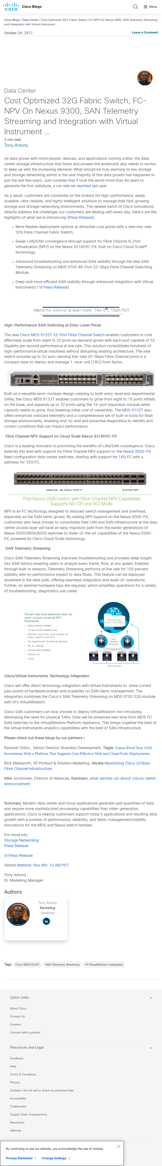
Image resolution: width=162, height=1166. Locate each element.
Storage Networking (21, 840)
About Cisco (18, 1008)
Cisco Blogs (32, 6)
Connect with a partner (25, 1032)
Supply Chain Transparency (28, 1114)
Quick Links (19, 997)
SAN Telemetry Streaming (62, 964)
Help (13, 1066)
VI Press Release (53, 287)
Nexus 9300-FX (137, 452)
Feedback (16, 1058)
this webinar (56, 310)
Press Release (81, 218)
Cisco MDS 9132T (27, 964)
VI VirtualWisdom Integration (104, 964)
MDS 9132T (133, 410)
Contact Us (17, 1016)
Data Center (30, 19)
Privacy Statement (19, 1158)
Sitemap (15, 1130)
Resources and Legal (26, 1047)
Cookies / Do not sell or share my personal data (42, 1090)
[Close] (118, 1146)
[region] (62, 1153)
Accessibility (18, 1098)
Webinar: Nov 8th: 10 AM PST (43, 865)
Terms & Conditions (23, 1074)
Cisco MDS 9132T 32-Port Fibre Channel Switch (63, 335)
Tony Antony (16, 146)
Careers (15, 1024)
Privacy (15, 1082)
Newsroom (17, 1122)
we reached (81, 186)
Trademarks (18, 1106)
